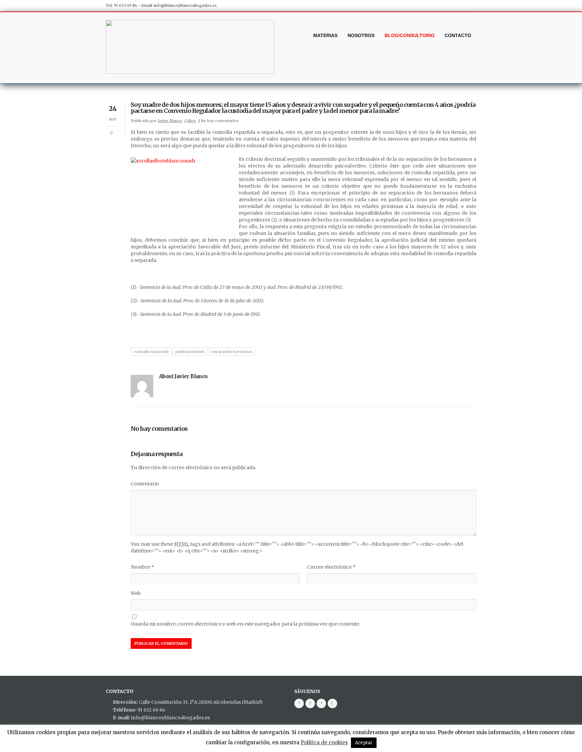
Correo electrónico (331, 567)
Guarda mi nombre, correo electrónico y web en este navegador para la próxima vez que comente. (245, 624)
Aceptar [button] (364, 743)
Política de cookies (324, 742)
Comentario (145, 484)
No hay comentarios (219, 120)
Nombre (142, 567)
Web (136, 593)
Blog (191, 120)
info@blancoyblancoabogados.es (185, 5)
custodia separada (151, 351)
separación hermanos (231, 351)
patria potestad (189, 351)
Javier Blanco (170, 120)
